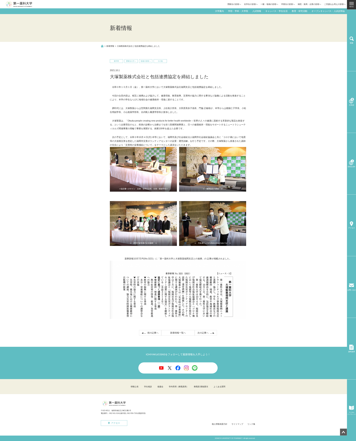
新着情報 (110, 46)
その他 (160, 61)
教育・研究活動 (299, 11)
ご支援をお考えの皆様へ (335, 4)
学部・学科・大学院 (238, 11)
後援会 (160, 386)
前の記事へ (153, 333)
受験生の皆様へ (234, 4)
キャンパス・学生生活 (276, 11)
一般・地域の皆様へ (269, 4)
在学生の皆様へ (251, 4)
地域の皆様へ (146, 61)
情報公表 (135, 386)
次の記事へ (203, 333)
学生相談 (148, 386)
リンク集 (251, 424)
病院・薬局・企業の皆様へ (309, 4)
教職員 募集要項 (201, 386)
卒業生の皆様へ (288, 4)
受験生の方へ (131, 61)
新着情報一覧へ (178, 333)
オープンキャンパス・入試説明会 (328, 11)
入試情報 (256, 11)
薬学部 (116, 61)
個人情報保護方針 (219, 424)
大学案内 (219, 11)
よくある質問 (219, 386)
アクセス (115, 423)
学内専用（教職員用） (178, 386)
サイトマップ (237, 424)
